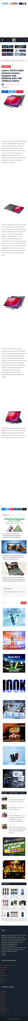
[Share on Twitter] (12, 91)
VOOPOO (4, 969)
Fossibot (4, 998)
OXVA (3, 971)
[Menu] (2, 40)
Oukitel (3, 1008)
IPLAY (3, 979)
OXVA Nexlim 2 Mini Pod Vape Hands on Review (16, 800)
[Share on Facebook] (5, 91)
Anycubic (4, 1004)
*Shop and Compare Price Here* (9, 951)
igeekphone (18, 1019)
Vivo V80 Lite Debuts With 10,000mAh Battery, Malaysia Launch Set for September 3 (12, 535)
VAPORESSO (5, 967)
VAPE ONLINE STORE (7, 965)
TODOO (4, 981)
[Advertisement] (14, 21)
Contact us (4, 944)
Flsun (3, 1002)
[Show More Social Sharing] (25, 91)
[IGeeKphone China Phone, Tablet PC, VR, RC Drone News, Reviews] (14, 40)
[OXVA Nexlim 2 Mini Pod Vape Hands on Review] (4, 798)
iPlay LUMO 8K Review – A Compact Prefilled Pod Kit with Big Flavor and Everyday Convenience (17, 818)
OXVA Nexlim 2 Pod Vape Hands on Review (17, 808)
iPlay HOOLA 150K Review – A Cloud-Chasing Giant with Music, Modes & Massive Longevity (17, 830)
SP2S (3, 977)
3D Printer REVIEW (13, 792)
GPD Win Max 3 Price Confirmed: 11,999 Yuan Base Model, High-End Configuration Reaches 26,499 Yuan (14, 579)
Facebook (3, 953)
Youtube (3, 955)
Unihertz (4, 1000)
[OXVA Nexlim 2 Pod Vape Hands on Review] (4, 806)
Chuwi (3, 994)
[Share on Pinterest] (19, 91)
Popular (5, 792)
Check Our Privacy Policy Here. (8, 946)
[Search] (26, 40)
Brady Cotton (10, 84)
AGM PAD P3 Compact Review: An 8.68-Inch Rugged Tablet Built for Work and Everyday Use (13, 557)
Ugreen (3, 1012)
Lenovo (6, 67)
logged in (12, 591)
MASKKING (4, 975)
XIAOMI (22, 792)
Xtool (3, 1006)
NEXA (3, 973)
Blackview (4, 996)
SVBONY (4, 992)
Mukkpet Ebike (5, 1010)
